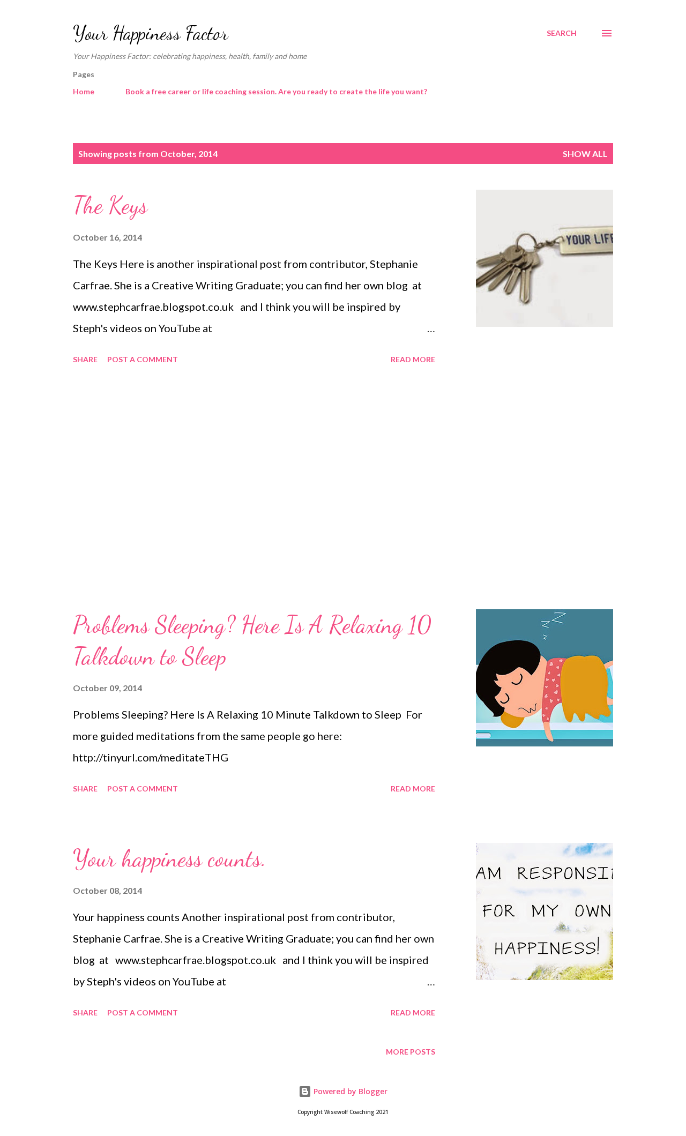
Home (83, 91)
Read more (413, 359)
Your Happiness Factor (150, 32)
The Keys (110, 205)
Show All (585, 153)
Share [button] (85, 359)
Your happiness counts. (169, 858)
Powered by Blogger (349, 1091)
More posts (410, 1051)
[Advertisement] (254, 489)
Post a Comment (142, 359)
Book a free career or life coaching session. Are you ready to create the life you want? (276, 91)
